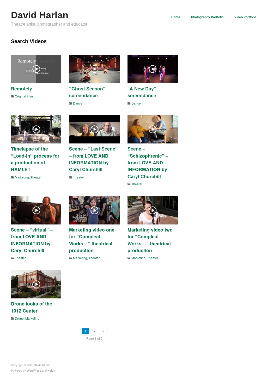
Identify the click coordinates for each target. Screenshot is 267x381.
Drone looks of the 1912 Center (31, 307)
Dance (77, 103)
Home (175, 17)
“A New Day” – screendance (144, 92)
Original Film (24, 96)
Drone (19, 318)
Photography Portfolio (207, 17)
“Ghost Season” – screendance (89, 92)
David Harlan (39, 15)
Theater (36, 177)
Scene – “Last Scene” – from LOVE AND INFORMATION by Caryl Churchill (93, 158)
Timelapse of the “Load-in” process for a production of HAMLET (35, 158)
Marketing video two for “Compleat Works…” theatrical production (150, 239)
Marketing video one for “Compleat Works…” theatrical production (91, 239)
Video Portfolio (245, 17)
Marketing (22, 177)
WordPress (34, 370)
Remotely (21, 88)
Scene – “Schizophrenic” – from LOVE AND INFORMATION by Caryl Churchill (148, 162)
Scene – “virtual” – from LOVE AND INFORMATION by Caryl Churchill (32, 239)
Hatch (51, 370)
